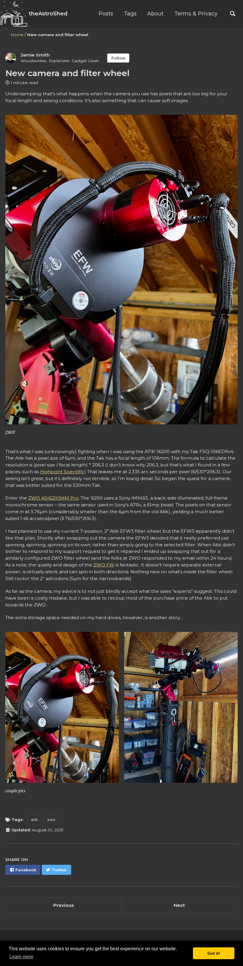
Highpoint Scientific (62, 471)
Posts (106, 13)
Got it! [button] (213, 953)
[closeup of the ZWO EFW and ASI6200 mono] (62, 710)
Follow (118, 58)
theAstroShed (47, 13)
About (155, 13)
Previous (63, 905)
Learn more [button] (21, 956)
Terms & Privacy (196, 13)
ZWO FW (103, 565)
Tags (130, 13)
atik (34, 819)
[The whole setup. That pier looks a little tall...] (181, 710)
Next (179, 905)
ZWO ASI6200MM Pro (53, 498)
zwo (51, 819)
